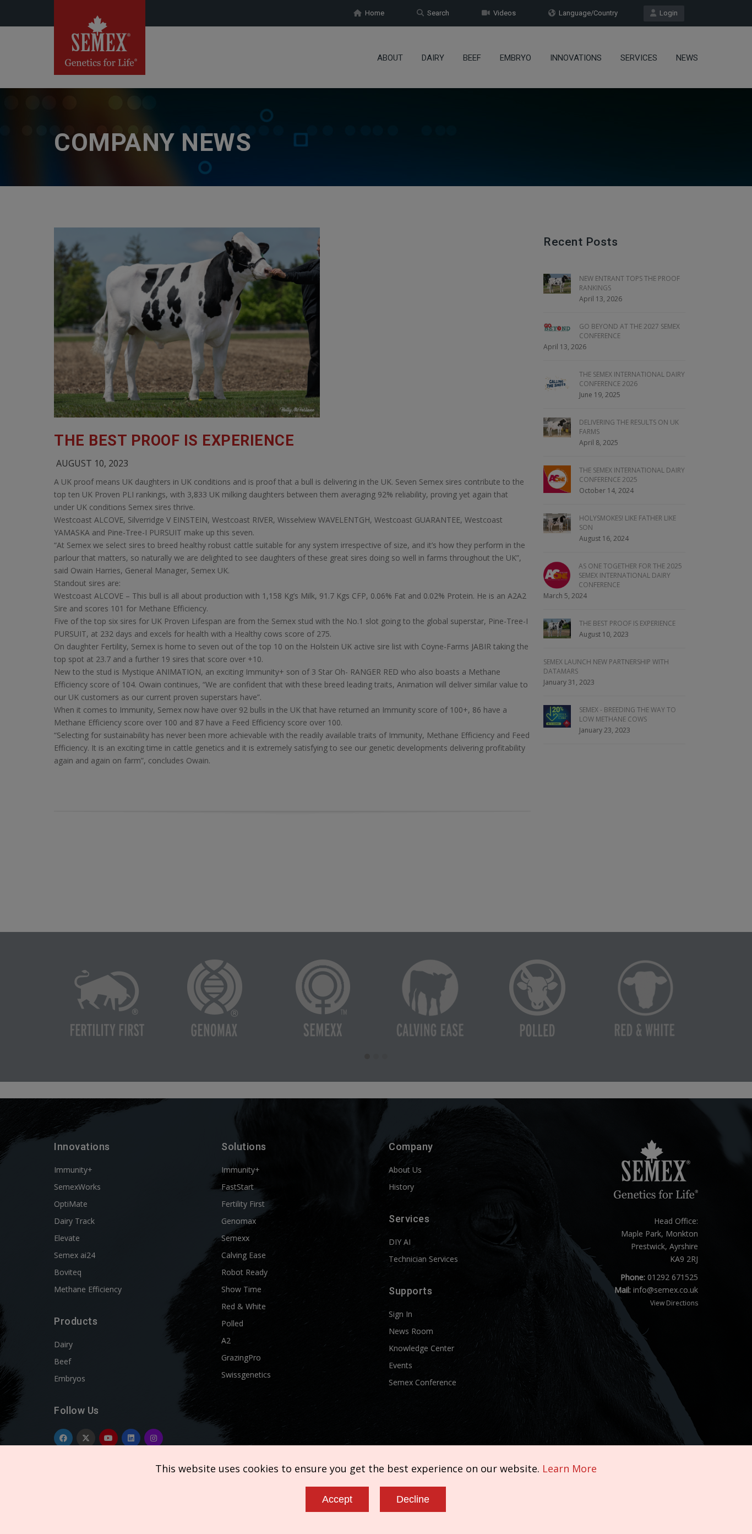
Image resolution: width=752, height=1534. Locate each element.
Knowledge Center (421, 1348)
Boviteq (67, 1272)
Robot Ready (244, 1272)
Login (667, 13)
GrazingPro (241, 1357)
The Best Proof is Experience (174, 440)
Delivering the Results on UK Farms (629, 427)
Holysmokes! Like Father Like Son (627, 522)
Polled (232, 1323)
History (401, 1186)
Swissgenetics (246, 1374)
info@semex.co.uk (665, 1289)
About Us (405, 1169)
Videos (503, 13)
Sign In (400, 1314)
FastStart (237, 1186)
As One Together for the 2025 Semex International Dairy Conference (630, 575)
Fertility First (243, 1204)
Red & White (243, 1306)
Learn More (569, 1468)
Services (638, 58)
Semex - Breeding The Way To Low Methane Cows (627, 714)
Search (436, 13)
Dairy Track (74, 1221)
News (687, 58)
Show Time (241, 1289)
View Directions (674, 1303)
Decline (412, 1499)
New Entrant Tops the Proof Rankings (629, 283)
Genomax (238, 1221)
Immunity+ (73, 1169)
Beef (472, 58)
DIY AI (400, 1242)
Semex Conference (422, 1382)
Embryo (515, 58)
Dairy (433, 58)
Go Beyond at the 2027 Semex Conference (629, 331)
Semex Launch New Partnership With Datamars (606, 666)
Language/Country (586, 13)
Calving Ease (243, 1255)
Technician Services (423, 1259)
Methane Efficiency (88, 1289)
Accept (337, 1499)
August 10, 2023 (92, 463)
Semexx (235, 1238)
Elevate (67, 1238)
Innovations (576, 58)
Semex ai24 (74, 1255)
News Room (411, 1331)
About (390, 58)
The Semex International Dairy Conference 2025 (632, 474)
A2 (226, 1340)
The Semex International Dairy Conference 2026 (632, 379)
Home (373, 13)
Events (400, 1365)
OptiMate (71, 1204)
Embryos (69, 1378)
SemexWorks (77, 1186)
